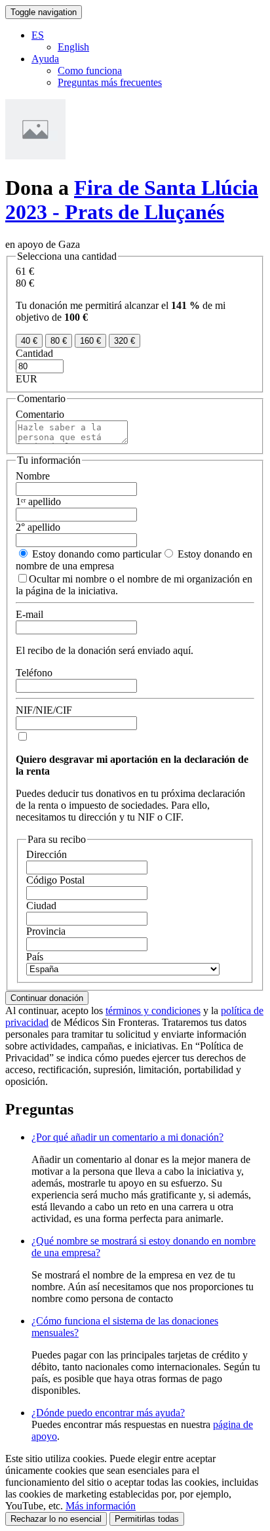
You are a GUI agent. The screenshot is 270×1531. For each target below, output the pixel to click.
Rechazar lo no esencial (56, 1519)
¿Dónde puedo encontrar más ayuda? (108, 1412)
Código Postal (55, 880)
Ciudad (41, 905)
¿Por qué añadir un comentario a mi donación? (127, 1137)
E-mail (29, 614)
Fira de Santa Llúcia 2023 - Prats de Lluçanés (131, 200)
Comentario (40, 414)
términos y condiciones (153, 1010)
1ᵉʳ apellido (38, 501)
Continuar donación (46, 998)
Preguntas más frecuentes (110, 82)
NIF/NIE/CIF (44, 710)
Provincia (46, 931)
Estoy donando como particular (95, 554)
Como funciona (90, 70)
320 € (124, 341)
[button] (37, 35)
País (34, 956)
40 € (29, 341)
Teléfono (34, 672)
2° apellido (38, 527)
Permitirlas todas (147, 1519)
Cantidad (34, 353)
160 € (90, 341)
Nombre (33, 475)
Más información (101, 1505)
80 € (58, 341)
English (73, 46)
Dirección (46, 854)
